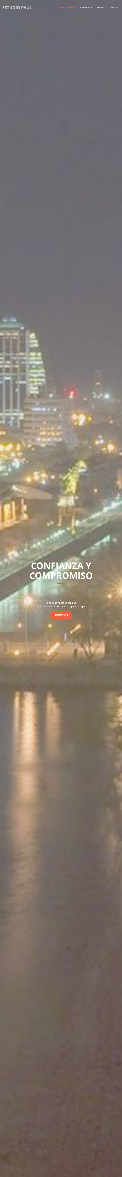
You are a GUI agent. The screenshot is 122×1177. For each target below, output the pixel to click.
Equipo (101, 7)
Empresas (86, 7)
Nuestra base (67, 7)
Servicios (61, 615)
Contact (115, 7)
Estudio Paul (17, 7)
